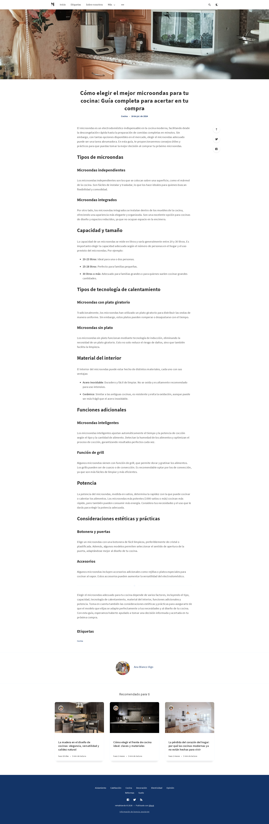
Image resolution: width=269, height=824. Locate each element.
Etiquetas (76, 4)
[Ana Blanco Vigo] (123, 668)
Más (110, 4)
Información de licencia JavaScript (134, 811)
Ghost (151, 805)
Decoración (141, 787)
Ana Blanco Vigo (143, 667)
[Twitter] (216, 139)
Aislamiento (100, 787)
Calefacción (115, 787)
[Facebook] (216, 148)
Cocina (124, 116)
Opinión (170, 787)
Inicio (63, 4)
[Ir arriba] (216, 129)
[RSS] (141, 800)
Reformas (129, 792)
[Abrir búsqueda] (209, 5)
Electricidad (156, 787)
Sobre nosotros (94, 4)
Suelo (141, 792)
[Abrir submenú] (122, 5)
